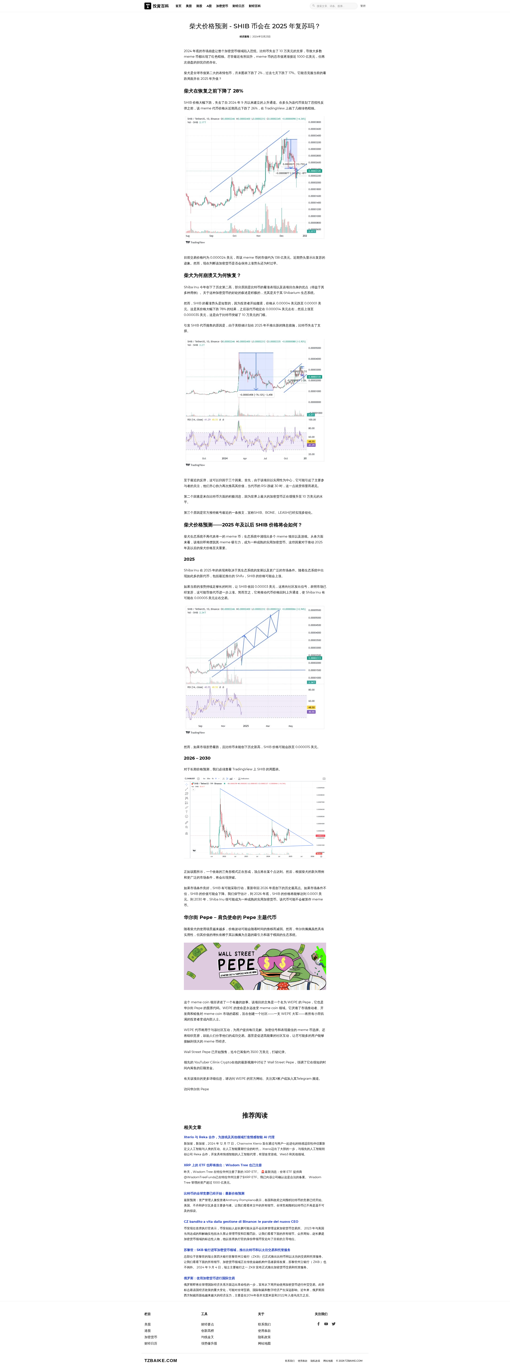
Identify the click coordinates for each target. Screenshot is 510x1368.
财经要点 (207, 1324)
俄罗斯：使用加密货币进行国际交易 (209, 1278)
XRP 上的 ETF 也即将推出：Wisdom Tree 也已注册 (223, 1165)
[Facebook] (319, 1324)
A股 (209, 6)
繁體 (363, 5)
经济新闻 (244, 36)
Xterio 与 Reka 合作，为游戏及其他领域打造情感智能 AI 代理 (229, 1137)
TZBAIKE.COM (160, 1360)
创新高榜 (207, 1331)
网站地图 (264, 1343)
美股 (189, 6)
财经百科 (255, 6)
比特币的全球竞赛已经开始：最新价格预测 (214, 1193)
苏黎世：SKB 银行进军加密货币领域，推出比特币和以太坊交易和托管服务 (237, 1250)
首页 (178, 6)
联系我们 (264, 1324)
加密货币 (222, 6)
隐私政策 (264, 1337)
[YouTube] (326, 1324)
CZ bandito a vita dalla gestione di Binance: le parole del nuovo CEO (241, 1222)
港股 (199, 6)
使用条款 (264, 1331)
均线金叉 (207, 1337)
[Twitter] (334, 1324)
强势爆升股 (209, 1343)
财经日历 (238, 6)
